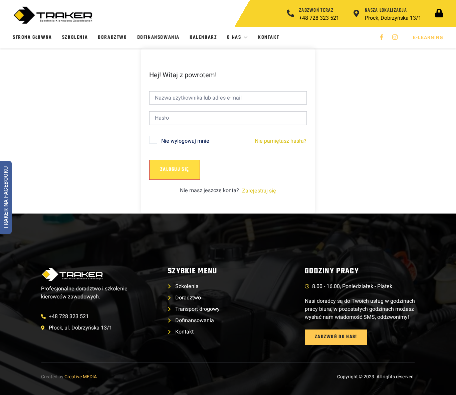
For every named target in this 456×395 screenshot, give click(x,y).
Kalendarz (203, 37)
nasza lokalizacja (386, 10)
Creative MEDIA (80, 376)
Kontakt (268, 37)
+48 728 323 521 (319, 18)
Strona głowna (32, 37)
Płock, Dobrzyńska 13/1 (393, 18)
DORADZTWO (112, 37)
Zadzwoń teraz (316, 10)
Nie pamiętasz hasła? (280, 141)
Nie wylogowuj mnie (185, 141)
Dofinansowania (158, 37)
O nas (234, 37)
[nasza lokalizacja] (356, 13)
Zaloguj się (174, 169)
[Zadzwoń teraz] (290, 13)
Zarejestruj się (259, 191)
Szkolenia (75, 37)
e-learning (428, 37)
